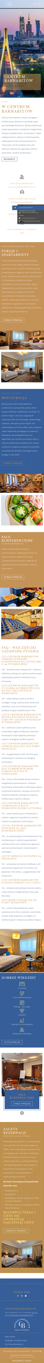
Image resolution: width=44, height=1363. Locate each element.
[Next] (41, 49)
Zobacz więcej (13, 320)
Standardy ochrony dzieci (16, 1341)
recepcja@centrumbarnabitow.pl (21, 1315)
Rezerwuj (9, 159)
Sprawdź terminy (16, 1231)
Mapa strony (10, 1337)
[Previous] (3, 49)
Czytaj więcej (12, 1042)
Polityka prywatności (14, 1344)
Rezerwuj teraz (22, 1361)
